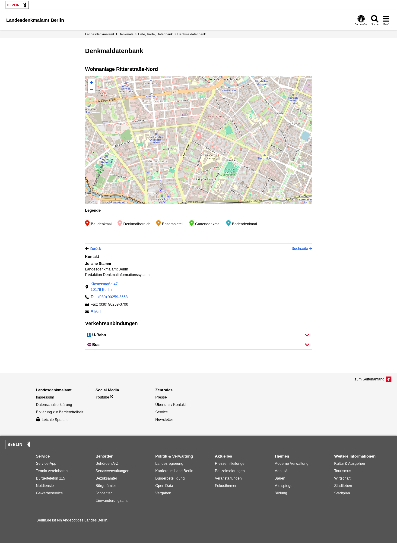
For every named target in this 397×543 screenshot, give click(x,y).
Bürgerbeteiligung (170, 478)
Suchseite (300, 249)
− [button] (91, 89)
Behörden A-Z (106, 463)
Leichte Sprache (55, 420)
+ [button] (91, 82)
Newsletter (164, 419)
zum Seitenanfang (369, 379)
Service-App (46, 463)
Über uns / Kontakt (170, 405)
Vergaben (163, 493)
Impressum (45, 397)
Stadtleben (343, 486)
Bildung (280, 493)
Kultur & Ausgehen (349, 463)
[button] (198, 335)
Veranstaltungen (228, 478)
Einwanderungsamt (111, 500)
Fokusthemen (226, 486)
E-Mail (96, 312)
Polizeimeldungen (230, 471)
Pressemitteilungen (231, 463)
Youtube (102, 397)
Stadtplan (342, 493)
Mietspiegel (283, 486)
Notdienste (45, 486)
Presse (161, 397)
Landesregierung (169, 463)
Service (161, 412)
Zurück (95, 249)
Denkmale (126, 34)
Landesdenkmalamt (99, 34)
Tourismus (342, 471)
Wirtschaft (342, 478)
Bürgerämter (105, 486)
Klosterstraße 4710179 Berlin (104, 287)
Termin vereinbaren (52, 471)
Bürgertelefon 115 (50, 478)
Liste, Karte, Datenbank (155, 34)
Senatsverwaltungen (112, 471)
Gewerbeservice (49, 493)
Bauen (279, 478)
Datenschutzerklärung (54, 405)
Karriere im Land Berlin (174, 471)
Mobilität (281, 471)
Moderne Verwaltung (291, 463)
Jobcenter (103, 493)
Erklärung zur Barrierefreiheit (59, 412)
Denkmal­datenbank (191, 34)
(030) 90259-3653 (113, 297)
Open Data (164, 486)
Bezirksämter (106, 478)
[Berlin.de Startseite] (17, 5)
